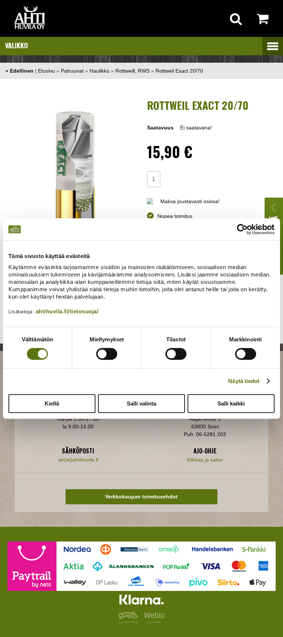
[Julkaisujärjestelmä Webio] (152, 621)
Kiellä (52, 403)
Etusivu (46, 71)
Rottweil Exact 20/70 (179, 71)
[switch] (106, 354)
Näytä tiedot (243, 381)
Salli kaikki (231, 403)
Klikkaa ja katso (205, 460)
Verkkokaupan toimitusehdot (141, 496)
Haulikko (99, 71)
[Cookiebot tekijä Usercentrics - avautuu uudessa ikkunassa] (242, 229)
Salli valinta (141, 403)
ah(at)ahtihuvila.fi (78, 460)
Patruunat (72, 71)
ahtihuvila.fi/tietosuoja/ (67, 311)
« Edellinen (20, 71)
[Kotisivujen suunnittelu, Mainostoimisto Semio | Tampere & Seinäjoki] (130, 621)
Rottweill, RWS (132, 71)
